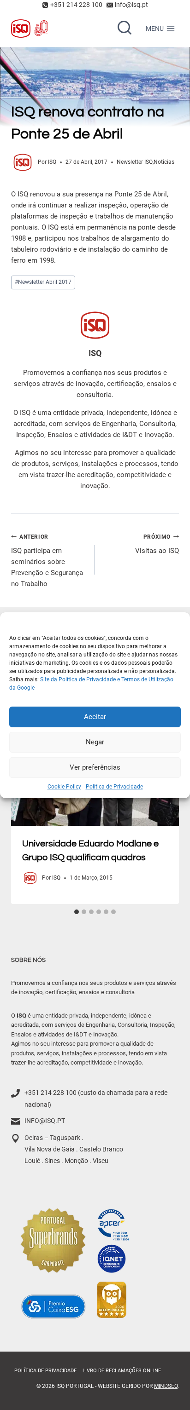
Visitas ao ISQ (157, 544)
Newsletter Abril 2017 (43, 282)
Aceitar (95, 717)
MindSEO (166, 1386)
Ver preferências (95, 767)
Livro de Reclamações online (122, 1371)
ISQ (52, 162)
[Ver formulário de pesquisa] (124, 28)
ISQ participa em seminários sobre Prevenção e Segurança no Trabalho (47, 561)
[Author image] (22, 162)
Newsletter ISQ (135, 162)
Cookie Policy (64, 786)
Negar (95, 742)
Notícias (164, 162)
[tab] (76, 911)
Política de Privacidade (114, 786)
